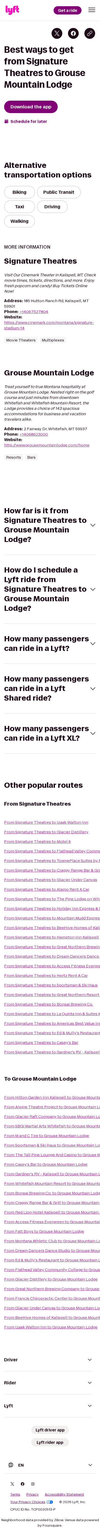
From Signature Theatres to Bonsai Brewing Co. (48, 1004)
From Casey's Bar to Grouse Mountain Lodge (45, 1164)
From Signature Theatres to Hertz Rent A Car (46, 975)
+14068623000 (33, 434)
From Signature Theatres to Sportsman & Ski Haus (51, 985)
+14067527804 (33, 311)
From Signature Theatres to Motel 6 (37, 841)
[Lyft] (12, 10)
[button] (92, 10)
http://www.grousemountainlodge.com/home (46, 445)
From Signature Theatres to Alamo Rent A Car (46, 889)
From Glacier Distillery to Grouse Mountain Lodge (51, 1279)
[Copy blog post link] (90, 33)
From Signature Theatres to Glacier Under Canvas (50, 879)
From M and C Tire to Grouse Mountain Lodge (46, 1135)
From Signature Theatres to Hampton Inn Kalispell (51, 937)
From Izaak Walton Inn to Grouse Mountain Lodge (50, 1327)
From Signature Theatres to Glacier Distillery (46, 832)
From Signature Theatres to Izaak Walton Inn (46, 822)
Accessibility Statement (64, 1494)
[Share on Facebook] (73, 33)
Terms (15, 1494)
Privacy (32, 1494)
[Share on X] (57, 33)
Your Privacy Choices (27, 1502)
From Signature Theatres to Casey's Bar (41, 1042)
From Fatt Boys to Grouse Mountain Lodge (44, 1231)
